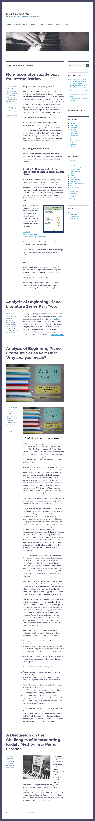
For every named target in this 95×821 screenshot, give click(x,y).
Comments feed (74, 216)
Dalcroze (15, 93)
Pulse (71, 189)
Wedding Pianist (54, 25)
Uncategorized (74, 199)
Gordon (8, 95)
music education (11, 99)
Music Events (74, 181)
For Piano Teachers (11, 89)
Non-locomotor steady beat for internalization (32, 76)
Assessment (73, 160)
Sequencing (10, 320)
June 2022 (73, 123)
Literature (9, 316)
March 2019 (73, 131)
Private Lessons (29, 25)
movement (9, 97)
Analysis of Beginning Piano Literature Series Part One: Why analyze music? (33, 353)
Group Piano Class (75, 172)
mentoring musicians (76, 179)
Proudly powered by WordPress (27, 813)
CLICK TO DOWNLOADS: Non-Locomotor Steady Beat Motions (34, 234)
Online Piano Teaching (76, 183)
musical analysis (11, 326)
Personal (72, 185)
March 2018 (73, 139)
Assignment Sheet (75, 162)
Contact (65, 25)
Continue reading (57, 334)
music (15, 97)
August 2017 (73, 145)
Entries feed (73, 214)
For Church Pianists (75, 168)
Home (8, 25)
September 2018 (74, 135)
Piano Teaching (10, 411)
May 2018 (72, 137)
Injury (71, 173)
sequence (9, 430)
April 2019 (73, 129)
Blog (41, 25)
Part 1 (58, 319)
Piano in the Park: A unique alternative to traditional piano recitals (79, 87)
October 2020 (74, 125)
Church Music (74, 166)
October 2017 (73, 143)
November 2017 (74, 141)
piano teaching (10, 330)
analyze (8, 416)
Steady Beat (73, 195)
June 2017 (72, 147)
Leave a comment (11, 115)
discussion (9, 761)
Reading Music (74, 191)
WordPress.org (74, 218)
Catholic (72, 164)
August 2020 (73, 127)
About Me (17, 25)
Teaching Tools (74, 197)
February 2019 (74, 133)
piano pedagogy (11, 328)
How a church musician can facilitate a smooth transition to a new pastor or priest (79, 81)
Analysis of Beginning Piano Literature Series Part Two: (33, 304)
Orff (12, 103)
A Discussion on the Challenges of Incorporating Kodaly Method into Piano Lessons (33, 742)
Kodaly (13, 95)
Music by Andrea (17, 13)
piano (13, 424)
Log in (71, 212)
